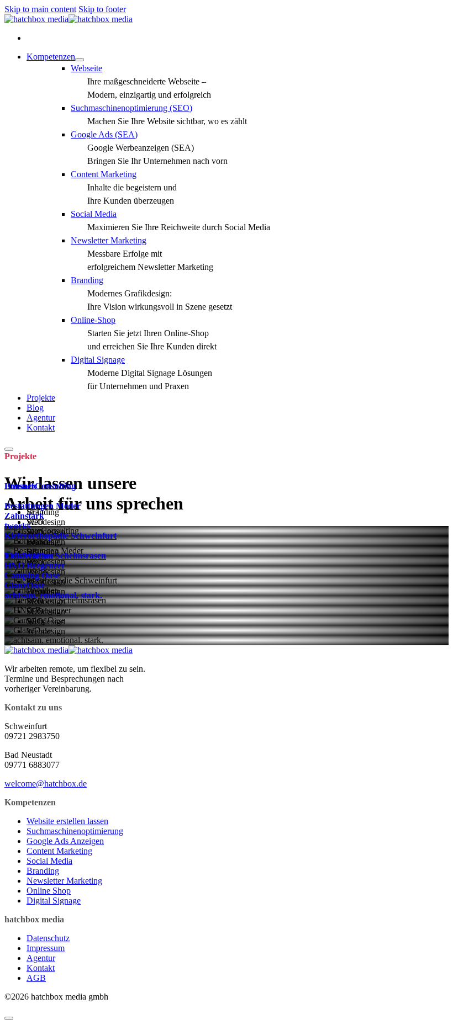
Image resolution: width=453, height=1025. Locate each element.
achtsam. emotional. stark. (53, 595)
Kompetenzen (51, 56)
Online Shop (49, 890)
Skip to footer (102, 9)
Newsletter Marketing (64, 880)
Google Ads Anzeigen (65, 841)
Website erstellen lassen (67, 821)
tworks (17, 525)
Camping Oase (32, 575)
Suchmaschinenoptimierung (75, 831)
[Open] (8, 449)
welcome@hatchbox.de (45, 783)
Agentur (41, 417)
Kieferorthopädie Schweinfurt (60, 535)
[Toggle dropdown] (79, 59)
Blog (35, 407)
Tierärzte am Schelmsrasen (55, 555)
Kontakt (41, 427)
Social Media (49, 860)
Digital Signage (54, 900)
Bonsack (20, 486)
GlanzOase (24, 585)
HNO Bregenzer (34, 565)
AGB (36, 977)
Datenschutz (48, 938)
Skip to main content (40, 9)
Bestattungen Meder (42, 506)
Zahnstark (24, 516)
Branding (43, 870)
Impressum (46, 948)
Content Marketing (59, 851)
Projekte (41, 397)
